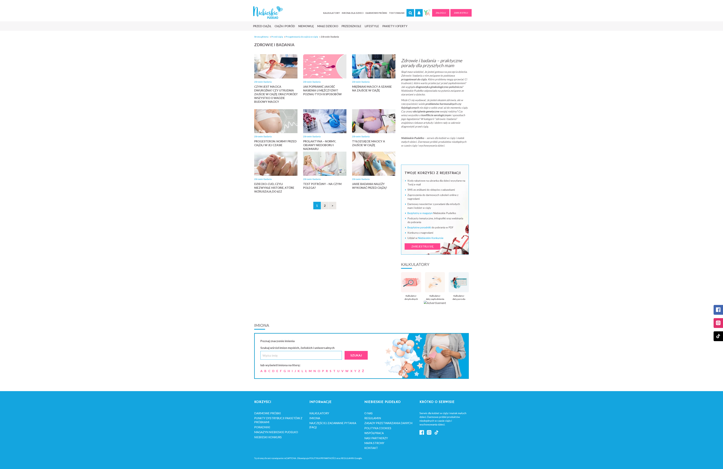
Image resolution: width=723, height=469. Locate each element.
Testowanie (397, 13)
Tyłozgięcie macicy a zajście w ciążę (368, 143)
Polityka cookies (377, 428)
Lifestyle (372, 26)
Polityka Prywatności (322, 458)
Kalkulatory (331, 13)
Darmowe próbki (376, 13)
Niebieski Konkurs (268, 437)
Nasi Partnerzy (376, 438)
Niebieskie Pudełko (268, 12)
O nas (368, 413)
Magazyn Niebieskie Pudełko (276, 432)
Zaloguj (441, 12)
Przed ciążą (262, 26)
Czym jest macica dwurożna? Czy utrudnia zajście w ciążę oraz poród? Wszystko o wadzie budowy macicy (275, 94)
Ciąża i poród (285, 26)
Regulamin (372, 418)
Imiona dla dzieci (353, 13)
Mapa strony (374, 443)
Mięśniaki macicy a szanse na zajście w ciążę (372, 88)
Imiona (314, 418)
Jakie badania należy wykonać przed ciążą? (369, 185)
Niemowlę (306, 26)
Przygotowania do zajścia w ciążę (302, 36)
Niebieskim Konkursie (430, 237)
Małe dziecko (327, 26)
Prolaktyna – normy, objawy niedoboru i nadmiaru (319, 145)
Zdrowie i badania (263, 81)
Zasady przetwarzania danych (388, 423)
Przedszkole (351, 26)
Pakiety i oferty (394, 26)
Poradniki (262, 427)
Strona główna (261, 36)
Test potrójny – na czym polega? (322, 185)
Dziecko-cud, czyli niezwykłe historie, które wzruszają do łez (274, 187)
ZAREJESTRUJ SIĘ (422, 246)
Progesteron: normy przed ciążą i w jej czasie (275, 143)
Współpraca (374, 433)
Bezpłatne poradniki (419, 227)
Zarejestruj (461, 12)
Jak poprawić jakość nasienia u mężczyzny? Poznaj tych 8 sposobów (322, 90)
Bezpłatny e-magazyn (420, 213)
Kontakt (371, 448)
